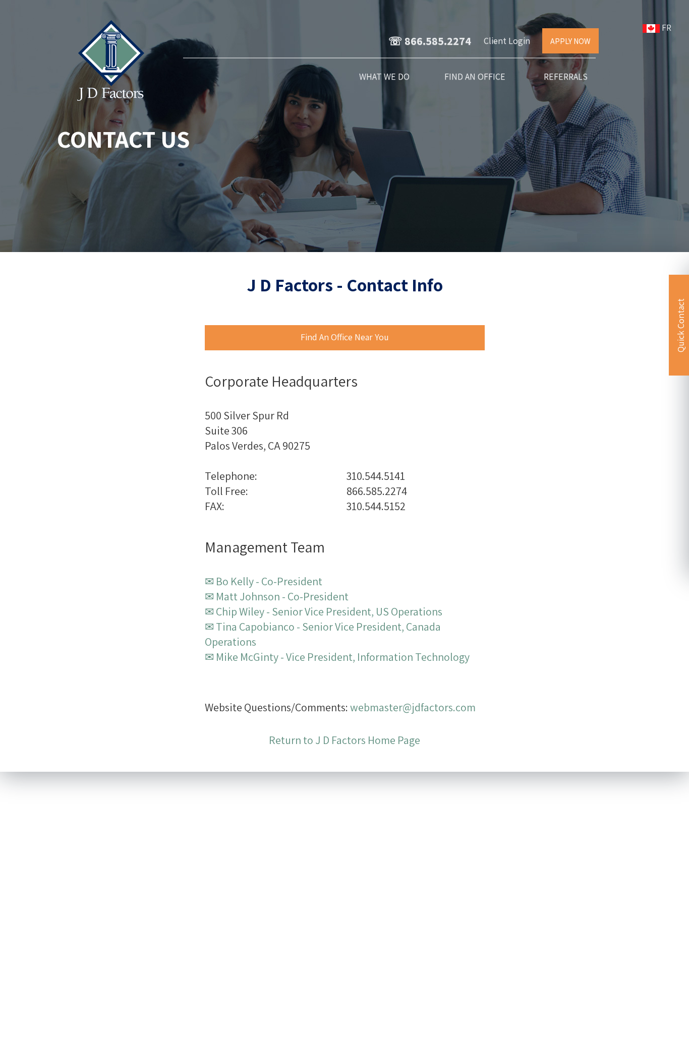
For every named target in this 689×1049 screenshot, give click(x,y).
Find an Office (474, 76)
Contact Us (271, 865)
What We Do (384, 76)
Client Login (507, 40)
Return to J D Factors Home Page (344, 740)
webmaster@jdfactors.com (413, 707)
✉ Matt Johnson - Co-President (277, 596)
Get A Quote (271, 911)
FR (667, 27)
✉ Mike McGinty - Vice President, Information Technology (337, 657)
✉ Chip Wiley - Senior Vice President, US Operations (323, 611)
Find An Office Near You (345, 337)
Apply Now (270, 934)
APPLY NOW (570, 41)
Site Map (318, 1035)
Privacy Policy (364, 1035)
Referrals (566, 76)
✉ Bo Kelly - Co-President (263, 581)
